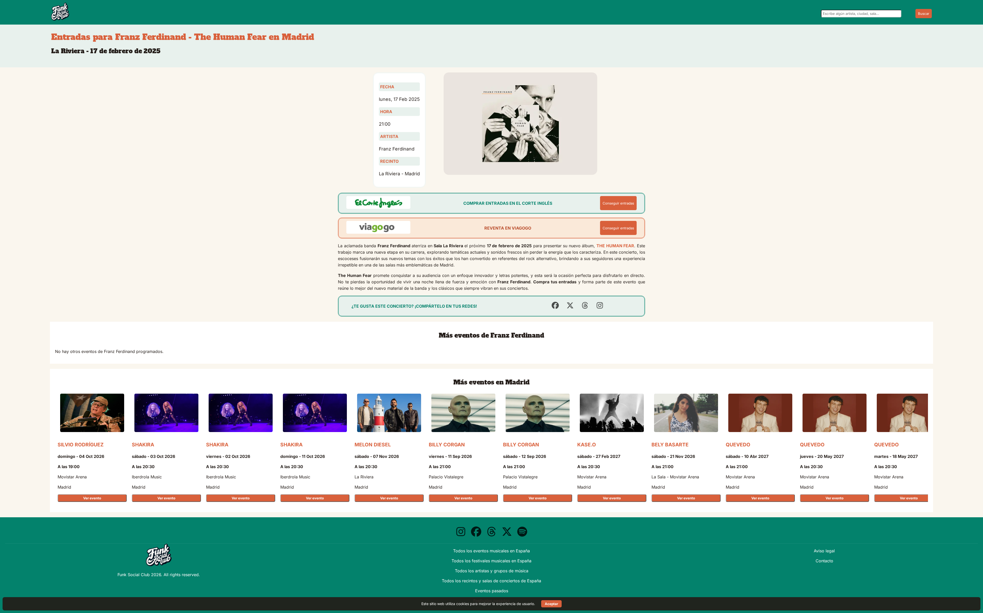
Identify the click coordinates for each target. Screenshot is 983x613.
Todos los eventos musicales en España (491, 550)
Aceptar (551, 604)
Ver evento (92, 498)
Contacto (824, 560)
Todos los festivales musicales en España (491, 560)
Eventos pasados (491, 590)
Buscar (923, 14)
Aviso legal (824, 550)
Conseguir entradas (618, 203)
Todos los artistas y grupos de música (491, 570)
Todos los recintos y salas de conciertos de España (491, 580)
